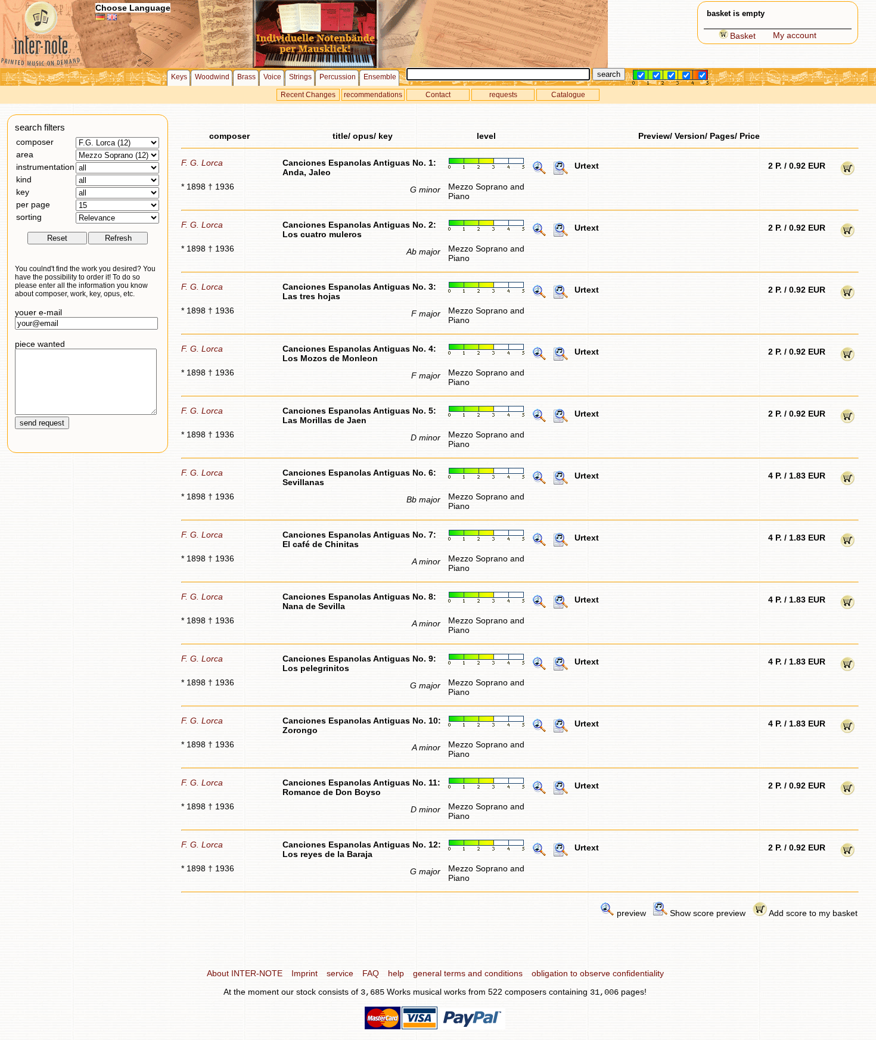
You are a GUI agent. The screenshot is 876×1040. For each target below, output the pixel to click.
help (396, 973)
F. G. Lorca (202, 162)
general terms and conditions (468, 973)
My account (794, 35)
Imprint (304, 973)
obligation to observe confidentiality (598, 973)
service (340, 973)
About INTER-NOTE (244, 973)
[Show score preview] (561, 172)
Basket (743, 36)
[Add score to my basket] (847, 172)
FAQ (370, 973)
